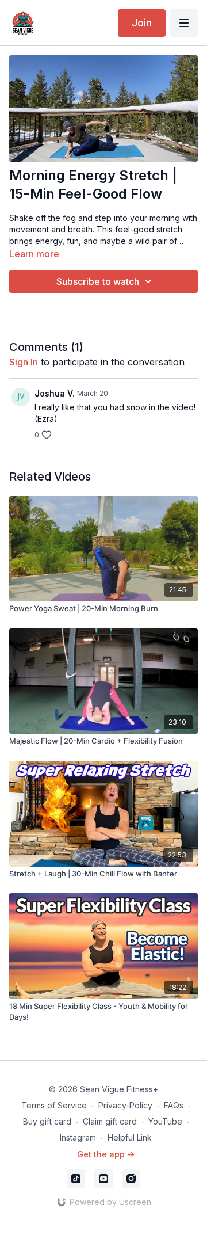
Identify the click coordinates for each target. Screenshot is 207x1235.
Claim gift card (110, 1121)
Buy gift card (47, 1121)
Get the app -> (106, 1154)
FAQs (173, 1105)
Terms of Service (54, 1105)
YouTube (165, 1121)
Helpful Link (130, 1137)
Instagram (78, 1137)
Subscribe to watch (97, 281)
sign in (23, 362)
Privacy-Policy (125, 1105)
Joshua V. (54, 393)
